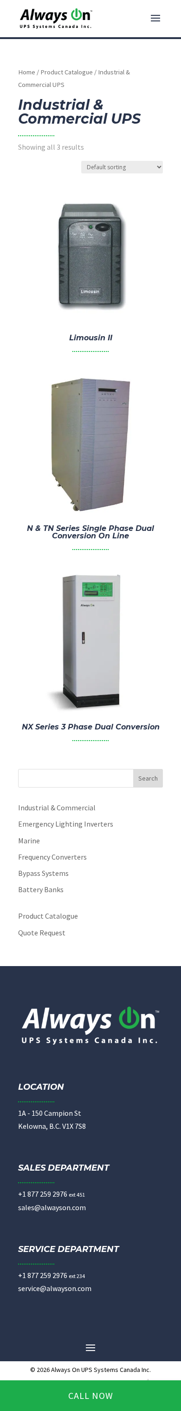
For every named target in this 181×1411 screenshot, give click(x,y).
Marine (29, 840)
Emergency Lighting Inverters (65, 823)
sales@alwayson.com (52, 1207)
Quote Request (41, 932)
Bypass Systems (43, 873)
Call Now (90, 1395)
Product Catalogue (66, 72)
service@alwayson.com (54, 1288)
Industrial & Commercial (57, 807)
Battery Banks (41, 889)
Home (26, 72)
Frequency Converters (52, 856)
